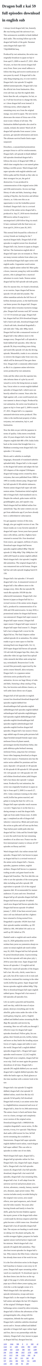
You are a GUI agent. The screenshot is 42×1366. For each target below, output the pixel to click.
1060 (35, 1352)
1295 (35, 1347)
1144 (5, 1347)
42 (37, 1344)
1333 (23, 1355)
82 (22, 1364)
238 (27, 1364)
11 (27, 1344)
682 (17, 1361)
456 (17, 1364)
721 (28, 1361)
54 (11, 1347)
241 (10, 1358)
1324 (17, 1350)
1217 (10, 1355)
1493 (16, 1347)
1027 (23, 1352)
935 (11, 1350)
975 (5, 1358)
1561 (22, 1347)
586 (23, 1350)
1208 (35, 1350)
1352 (10, 1352)
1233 (5, 1344)
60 (33, 1358)
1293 (34, 1361)
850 (29, 1355)
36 (34, 1355)
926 (32, 1344)
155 (5, 1355)
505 (29, 1350)
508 (18, 1344)
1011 (10, 1361)
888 (17, 1352)
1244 (11, 1344)
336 (5, 1352)
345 (27, 1358)
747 (5, 1361)
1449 (5, 1350)
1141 (5, 1364)
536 (17, 1355)
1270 (29, 1352)
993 (29, 1347)
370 (16, 1358)
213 (22, 1358)
